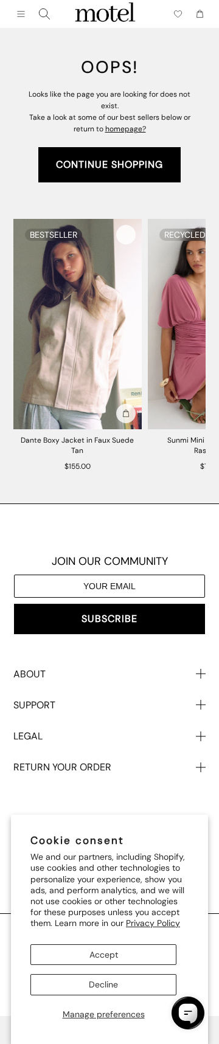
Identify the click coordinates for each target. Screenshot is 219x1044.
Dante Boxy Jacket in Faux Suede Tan (77, 445)
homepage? (125, 129)
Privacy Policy (153, 923)
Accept (103, 954)
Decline (103, 984)
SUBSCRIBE (109, 618)
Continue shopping (109, 164)
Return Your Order (62, 767)
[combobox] (44, 14)
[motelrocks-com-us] (105, 14)
